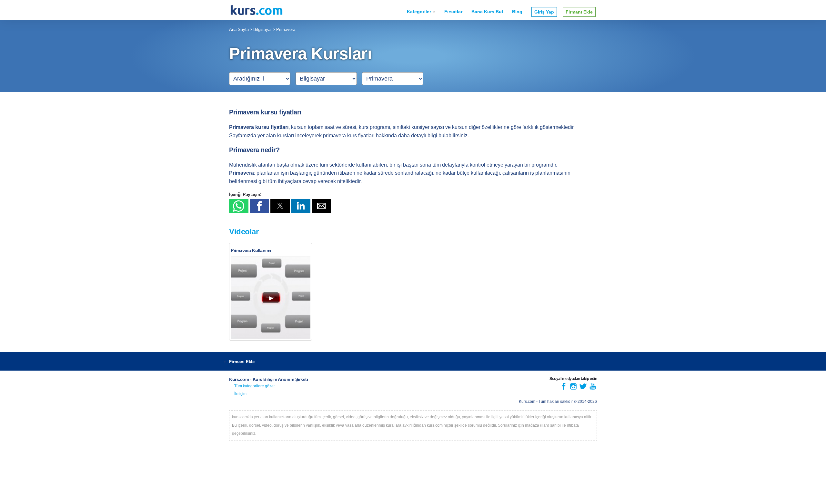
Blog (517, 11)
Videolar (243, 231)
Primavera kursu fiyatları (265, 112)
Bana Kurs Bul (487, 11)
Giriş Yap (544, 12)
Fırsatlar (453, 11)
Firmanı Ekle (579, 12)
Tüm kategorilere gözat (254, 386)
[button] (238, 206)
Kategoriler (419, 11)
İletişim (240, 394)
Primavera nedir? (254, 149)
